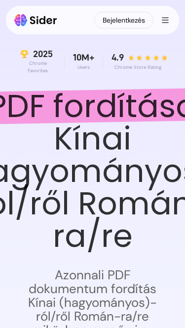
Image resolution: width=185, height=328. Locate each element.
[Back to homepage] (36, 20)
